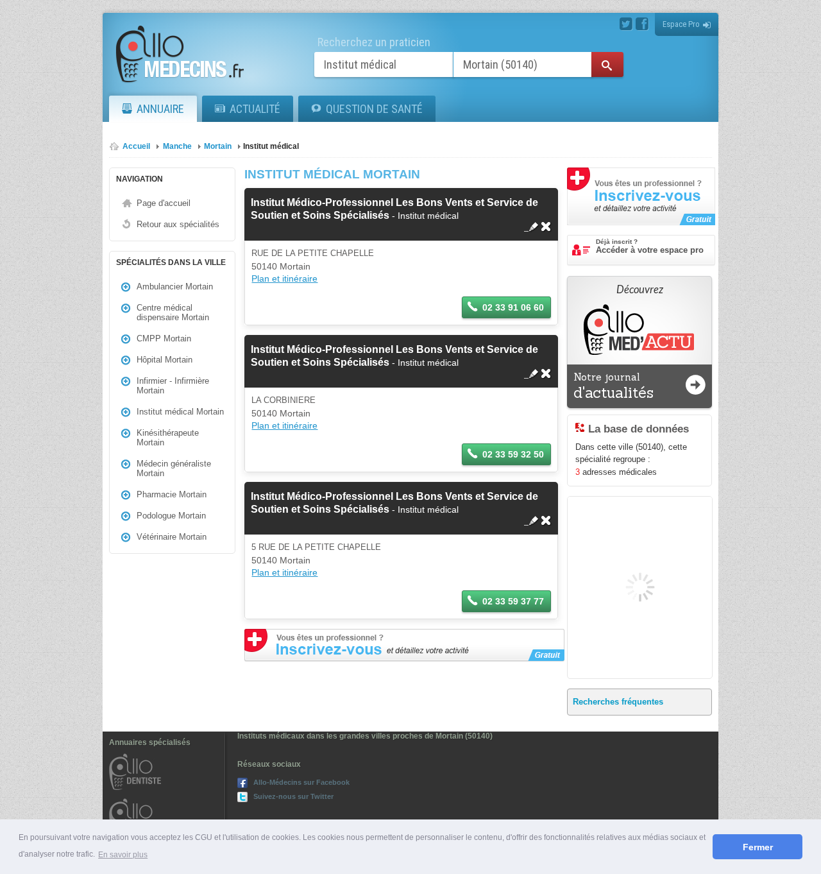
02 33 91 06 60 (513, 307)
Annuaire (160, 109)
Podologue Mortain (171, 515)
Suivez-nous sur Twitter (293, 796)
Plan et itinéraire (284, 278)
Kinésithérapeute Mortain (168, 437)
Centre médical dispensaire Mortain (173, 312)
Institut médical (271, 146)
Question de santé (374, 109)
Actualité (255, 109)
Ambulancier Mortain (175, 286)
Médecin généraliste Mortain (174, 468)
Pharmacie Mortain (172, 494)
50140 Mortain (280, 266)
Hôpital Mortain (164, 359)
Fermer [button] (758, 847)
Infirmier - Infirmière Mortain (173, 385)
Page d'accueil (163, 203)
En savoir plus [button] (123, 854)
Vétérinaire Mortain (172, 537)
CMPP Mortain (164, 338)
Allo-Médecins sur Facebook (301, 782)
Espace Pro (681, 24)
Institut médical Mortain (180, 411)
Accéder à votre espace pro (650, 246)
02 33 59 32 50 (513, 454)
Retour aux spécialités (178, 224)
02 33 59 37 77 (513, 601)
